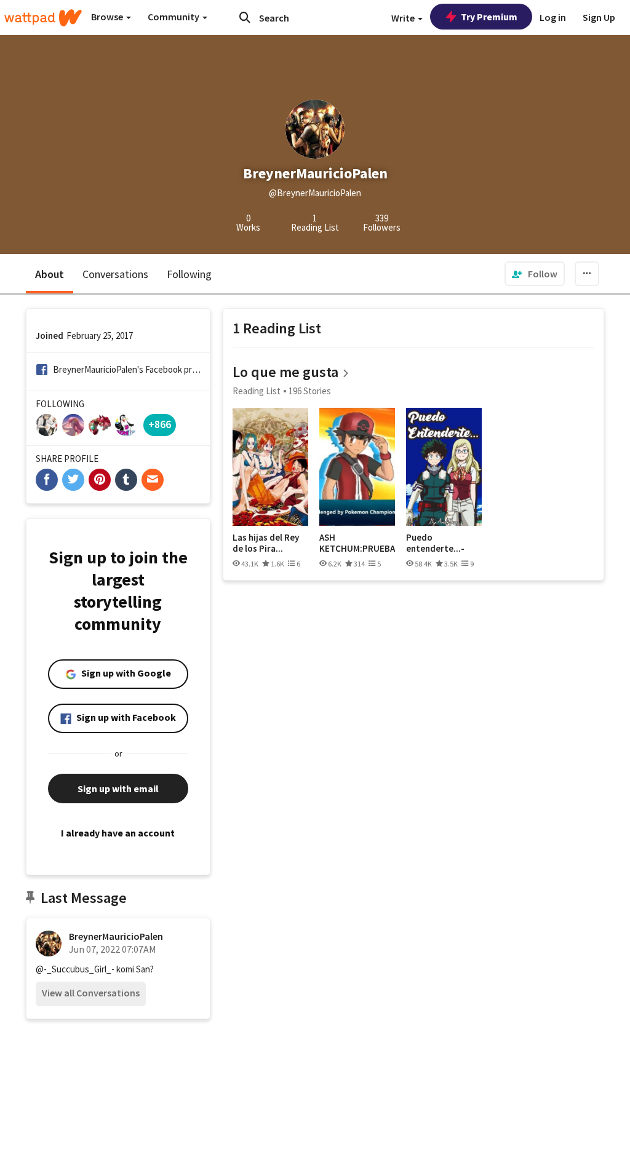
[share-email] (153, 480)
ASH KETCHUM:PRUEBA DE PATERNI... (357, 543)
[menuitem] (534, 273)
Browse (108, 16)
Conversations (115, 274)
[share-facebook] (47, 480)
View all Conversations (91, 993)
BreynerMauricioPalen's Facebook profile (127, 369)
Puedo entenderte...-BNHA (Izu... (435, 543)
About (49, 274)
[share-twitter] (73, 480)
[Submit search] (245, 17)
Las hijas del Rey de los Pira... (266, 543)
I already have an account (118, 833)
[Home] (43, 17)
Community (174, 16)
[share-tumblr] (126, 480)
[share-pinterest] (100, 480)
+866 (159, 424)
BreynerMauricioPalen (116, 936)
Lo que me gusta (285, 371)
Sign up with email (118, 788)
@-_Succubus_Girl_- (75, 969)
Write (404, 18)
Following (189, 274)
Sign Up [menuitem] (599, 17)
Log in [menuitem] (553, 17)
